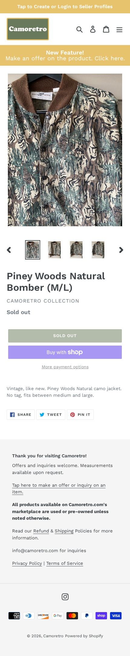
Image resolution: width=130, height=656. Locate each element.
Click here (109, 58)
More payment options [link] (65, 366)
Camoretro (53, 636)
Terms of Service (64, 563)
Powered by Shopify (84, 636)
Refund (41, 531)
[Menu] (119, 29)
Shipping (64, 531)
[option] (33, 250)
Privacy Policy (27, 563)
